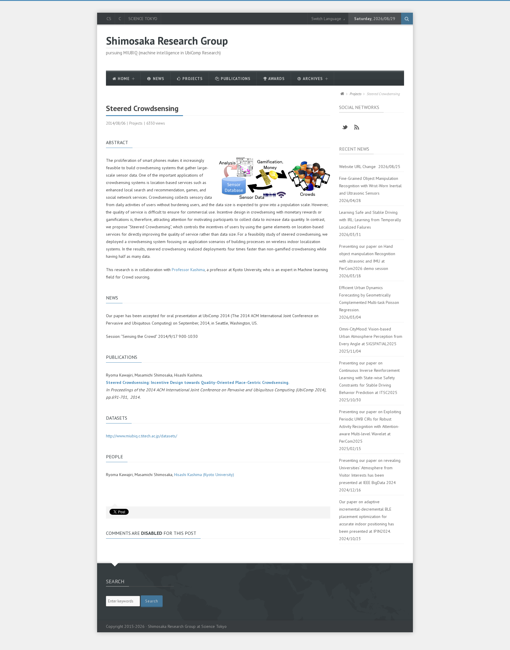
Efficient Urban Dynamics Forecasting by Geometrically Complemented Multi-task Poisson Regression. (369, 298)
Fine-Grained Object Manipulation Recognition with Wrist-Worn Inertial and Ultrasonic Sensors (370, 186)
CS (109, 18)
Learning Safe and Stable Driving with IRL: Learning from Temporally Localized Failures (370, 220)
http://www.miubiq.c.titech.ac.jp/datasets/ (141, 436)
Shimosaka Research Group (167, 41)
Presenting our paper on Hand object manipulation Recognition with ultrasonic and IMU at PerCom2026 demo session (367, 257)
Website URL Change (357, 166)
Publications (235, 78)
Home (123, 78)
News (158, 78)
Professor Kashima (188, 269)
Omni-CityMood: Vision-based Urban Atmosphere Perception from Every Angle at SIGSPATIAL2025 (370, 336)
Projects (192, 78)
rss (357, 127)
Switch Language (326, 18)
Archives (312, 78)
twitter (345, 127)
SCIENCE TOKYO (142, 18)
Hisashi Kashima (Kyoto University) (204, 474)
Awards (276, 78)
